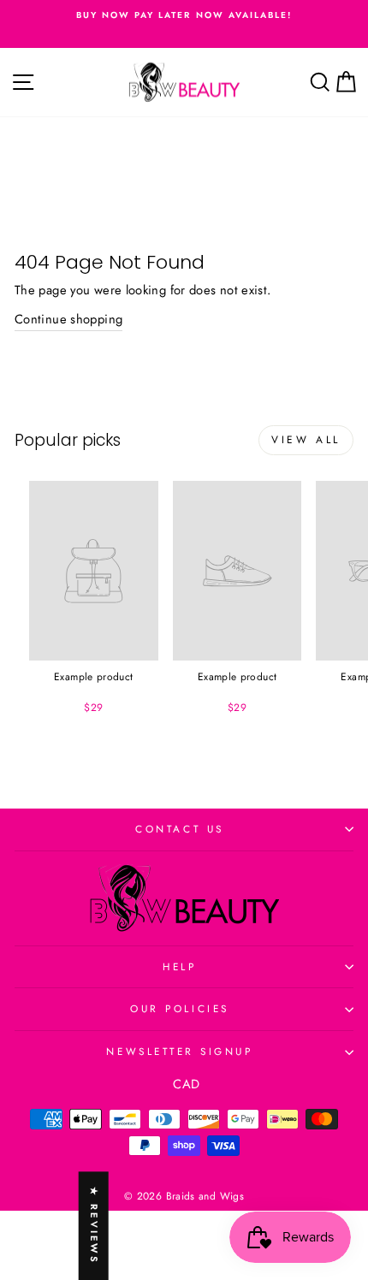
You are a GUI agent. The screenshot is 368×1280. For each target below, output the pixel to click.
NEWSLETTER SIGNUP (179, 1051)
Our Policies (179, 1008)
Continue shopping (68, 319)
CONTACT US (179, 828)
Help (179, 966)
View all (306, 439)
